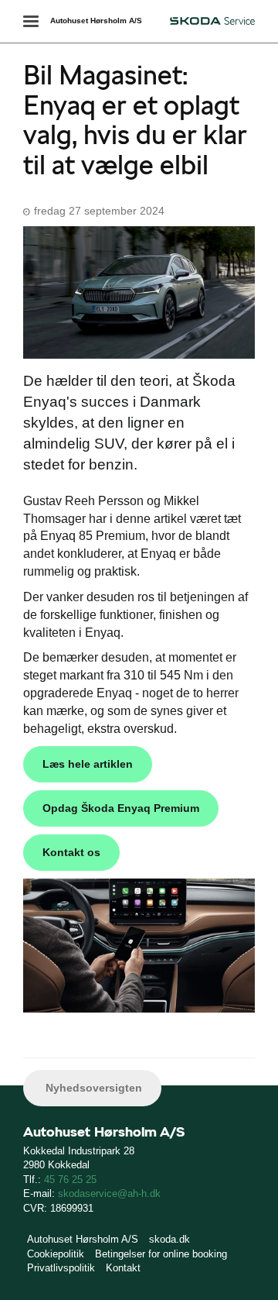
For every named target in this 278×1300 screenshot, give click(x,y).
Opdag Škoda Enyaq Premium (120, 808)
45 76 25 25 (70, 1179)
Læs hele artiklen (87, 764)
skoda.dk (169, 1239)
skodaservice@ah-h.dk (109, 1193)
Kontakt (123, 1268)
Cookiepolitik (55, 1254)
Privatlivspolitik (61, 1268)
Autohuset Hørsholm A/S (96, 20)
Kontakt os (71, 852)
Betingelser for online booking (161, 1254)
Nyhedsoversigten (92, 1088)
